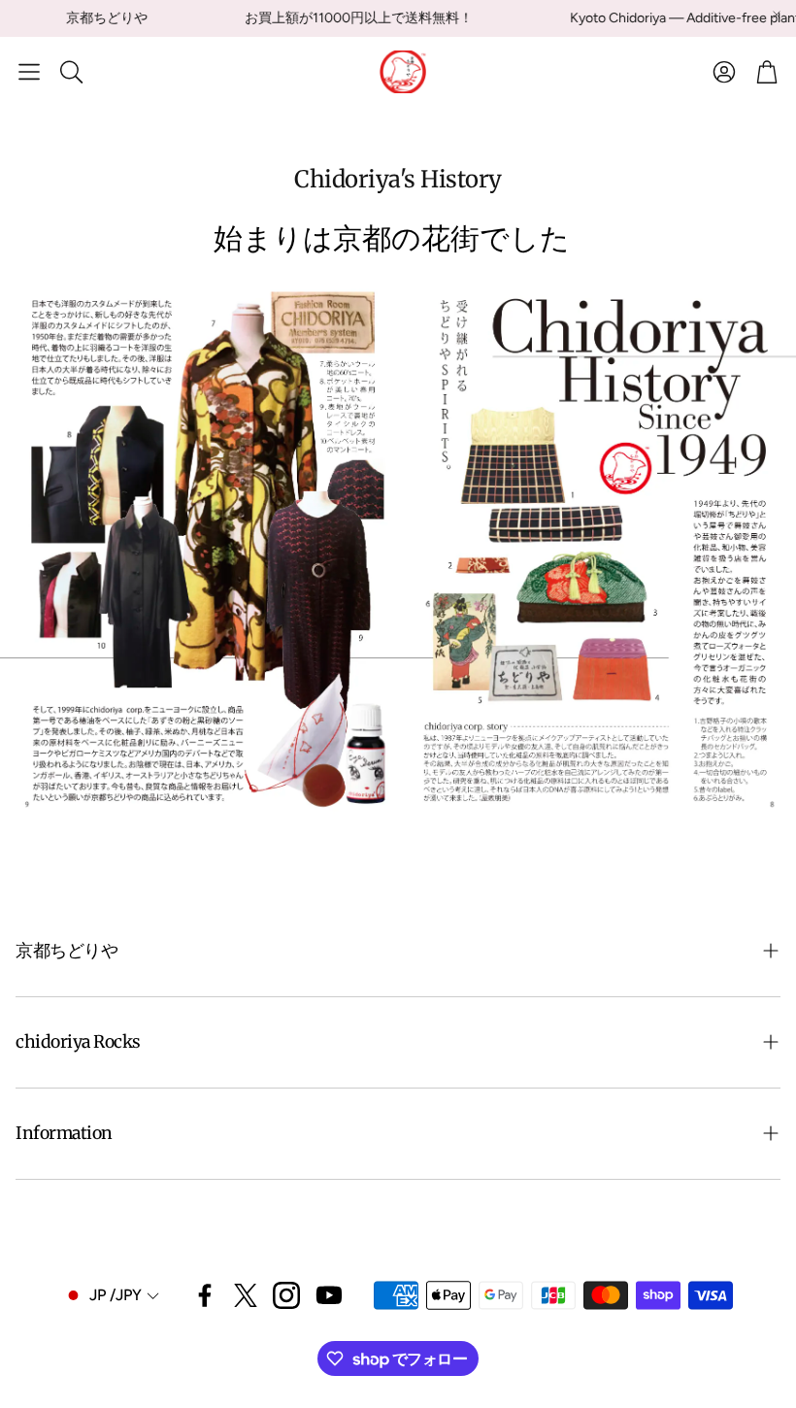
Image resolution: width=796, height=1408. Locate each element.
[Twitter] (245, 1295)
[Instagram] (286, 1295)
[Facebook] (204, 1295)
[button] (29, 71)
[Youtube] (329, 1295)
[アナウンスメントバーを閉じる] (776, 14)
